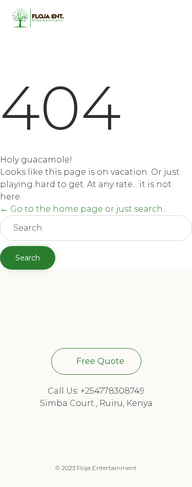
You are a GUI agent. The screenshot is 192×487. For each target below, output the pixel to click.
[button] (96, 361)
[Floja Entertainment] (37, 18)
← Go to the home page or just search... (83, 209)
